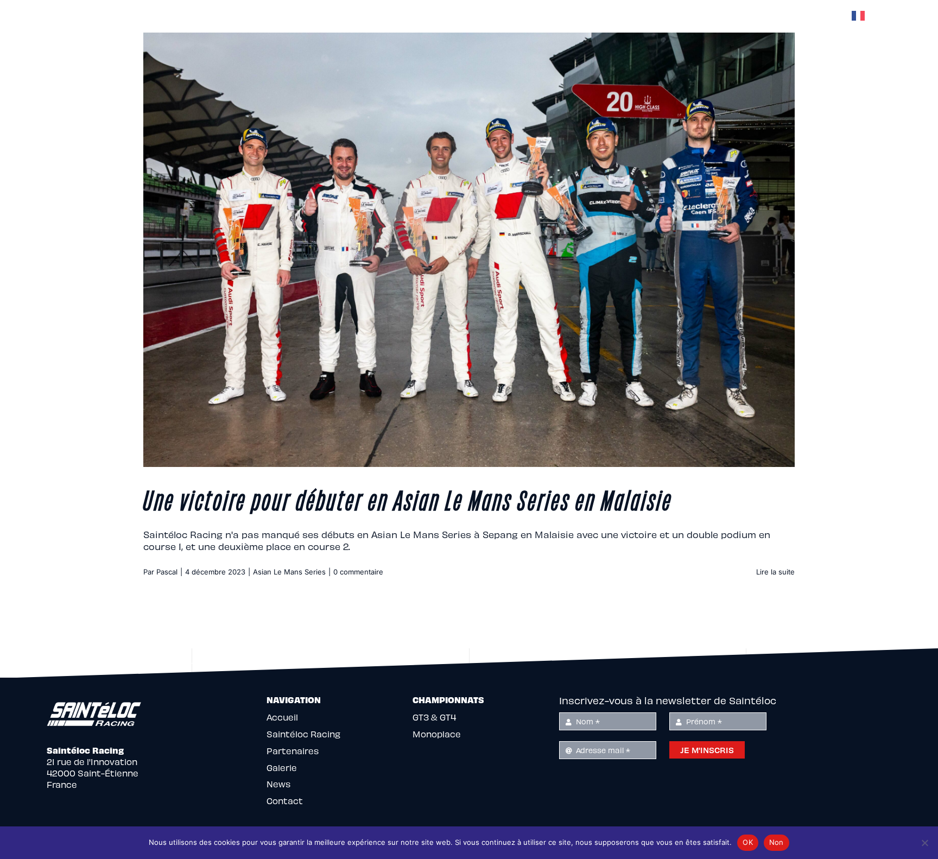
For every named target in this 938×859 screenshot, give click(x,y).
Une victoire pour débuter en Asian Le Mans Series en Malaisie (408, 498)
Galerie (282, 767)
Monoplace (437, 734)
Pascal (167, 571)
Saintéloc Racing (303, 734)
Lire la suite (775, 571)
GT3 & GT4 (434, 717)
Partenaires (293, 751)
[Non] (924, 842)
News (278, 784)
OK (748, 842)
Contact (285, 800)
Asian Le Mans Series (289, 571)
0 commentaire (358, 571)
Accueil (282, 717)
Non (776, 842)
